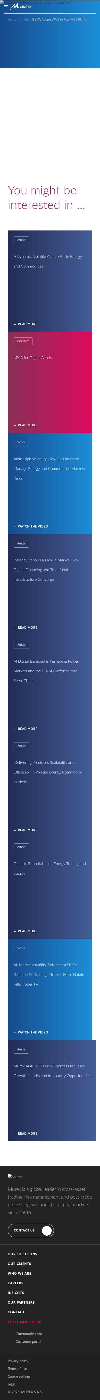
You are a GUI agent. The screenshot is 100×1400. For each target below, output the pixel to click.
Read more (27, 324)
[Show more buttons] (88, 194)
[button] (50, 1254)
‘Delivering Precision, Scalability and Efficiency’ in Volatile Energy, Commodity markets (48, 772)
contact (16, 1312)
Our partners (21, 1302)
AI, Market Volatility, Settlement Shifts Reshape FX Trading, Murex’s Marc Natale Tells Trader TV (49, 974)
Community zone (29, 1334)
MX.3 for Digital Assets (33, 358)
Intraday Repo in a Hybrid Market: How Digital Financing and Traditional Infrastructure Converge (46, 569)
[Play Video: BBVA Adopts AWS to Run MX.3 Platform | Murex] (50, 170)
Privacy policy (18, 1361)
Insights (16, 1293)
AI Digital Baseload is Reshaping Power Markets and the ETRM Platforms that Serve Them (46, 671)
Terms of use (17, 1369)
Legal (11, 1384)
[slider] (50, 194)
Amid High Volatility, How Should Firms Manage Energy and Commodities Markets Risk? (49, 468)
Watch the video (33, 526)
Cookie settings (19, 1376)
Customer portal (28, 1342)
